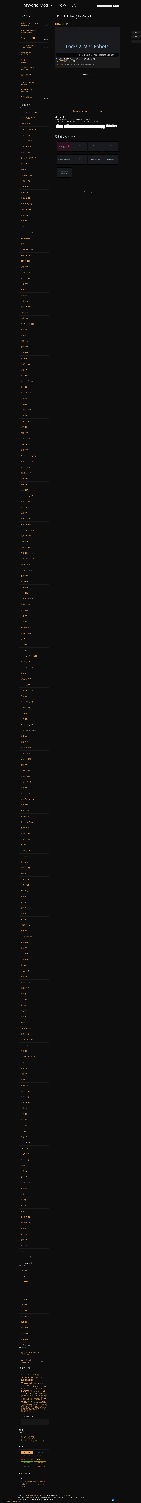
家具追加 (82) (25, 1102)
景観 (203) (24, 587)
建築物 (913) (25, 152)
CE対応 (37, 1375)
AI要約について (28, 1483)
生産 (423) (24, 301)
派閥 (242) (24, 484)
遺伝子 (31, 1409)
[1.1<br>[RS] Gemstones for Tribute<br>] (64, 146)
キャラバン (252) (27, 461)
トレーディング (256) (28, 456)
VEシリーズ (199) (27, 599)
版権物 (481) (25, 272)
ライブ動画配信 (26, 98)
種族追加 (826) (26, 164)
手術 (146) (24, 765)
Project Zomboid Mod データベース (33, 1481)
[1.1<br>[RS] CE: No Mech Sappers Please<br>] (95, 146)
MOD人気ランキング (28, 68)
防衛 (42, 1409)
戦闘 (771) (24, 169)
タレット (28, 1389)
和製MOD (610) (26, 204)
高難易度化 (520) (27, 249)
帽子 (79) (24, 1120)
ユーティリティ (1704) (29, 112)
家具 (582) (24, 221)
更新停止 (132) (26, 816)
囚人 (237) (24, 490)
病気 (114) (24, 902)
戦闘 (27, 1399)
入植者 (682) (25, 181)
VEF (38, 1384)
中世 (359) (24, 352)
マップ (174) (25, 662)
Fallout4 (27, 1463)
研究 (43, 1405)
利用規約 (67, 1495)
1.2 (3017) (24, 1293)
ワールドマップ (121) (28, 856)
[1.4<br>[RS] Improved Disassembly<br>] (64, 159)
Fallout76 (40, 1463)
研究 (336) (24, 375)
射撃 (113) (24, 908)
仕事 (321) (24, 398)
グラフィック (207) (27, 559)
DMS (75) (24, 1148)
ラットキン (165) (27, 690)
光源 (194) (24, 616)
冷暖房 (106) (25, 925)
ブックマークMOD (27, 83)
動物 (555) (24, 244)
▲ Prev (135, 32)
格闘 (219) (24, 541)
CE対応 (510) (25, 261)
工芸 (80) (24, 1108)
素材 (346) (24, 370)
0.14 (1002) (25, 1339)
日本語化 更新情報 (27, 46)
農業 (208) (24, 553)
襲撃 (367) (24, 347)
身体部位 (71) (25, 1217)
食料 (22, 1411)
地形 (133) (24, 805)
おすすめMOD (26, 53)
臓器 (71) (24, 1228)
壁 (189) (24, 639)
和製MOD (31, 1396)
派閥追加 (28, 1405)
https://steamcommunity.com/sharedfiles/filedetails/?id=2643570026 (74, 65)
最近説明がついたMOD (29, 31)
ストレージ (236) (27, 496)
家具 (36, 1396)
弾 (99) (23, 965)
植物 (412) (24, 312)
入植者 (40, 1393)
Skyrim (40, 1452)
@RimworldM (26, 1479)
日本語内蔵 (36, 1399)
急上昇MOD (25, 61)
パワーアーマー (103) (28, 936)
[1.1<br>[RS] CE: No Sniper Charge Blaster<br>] (79, 159)
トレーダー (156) (27, 725)
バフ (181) (24, 650)
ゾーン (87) (25, 1062)
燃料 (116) (24, 891)
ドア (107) (24, 919)
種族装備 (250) (26, 473)
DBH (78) (24, 1125)
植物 (37, 1402)
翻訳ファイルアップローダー (31, 1353)
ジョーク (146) (26, 759)
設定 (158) (24, 719)
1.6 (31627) (25, 1270)
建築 (42, 1396)
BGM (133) (25, 810)
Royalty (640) (25, 186)
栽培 (34, 1402)
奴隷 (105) (24, 931)
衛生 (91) (24, 1011)
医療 (26, 1396)
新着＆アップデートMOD (29, 24)
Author (61, 64)
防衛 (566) (24, 227)
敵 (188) (24, 644)
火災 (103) (24, 942)
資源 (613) (24, 192)
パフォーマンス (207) (28, 570)
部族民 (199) (25, 604)
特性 (36, 1405)
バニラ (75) (25, 1154)
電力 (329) (24, 387)
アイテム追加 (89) (27, 1039)
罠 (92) (23, 1005)
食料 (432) (24, 295)
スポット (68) (25, 1251)
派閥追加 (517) (26, 255)
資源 (24, 1409)
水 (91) (23, 1017)
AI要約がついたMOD (28, 39)
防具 (39, 1409)
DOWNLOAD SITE (65, 24)
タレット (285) (26, 421)
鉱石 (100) (24, 954)
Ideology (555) (26, 238)
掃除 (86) (24, 1074)
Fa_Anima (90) (26, 1028)
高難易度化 (27, 1411)
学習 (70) (24, 1234)
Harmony (25, 1377)
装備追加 (42, 1407)
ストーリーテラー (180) (29, 656)
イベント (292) (26, 410)
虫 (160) (24, 713)
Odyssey (37, 1377)
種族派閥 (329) (26, 393)
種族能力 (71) (25, 1223)
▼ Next (135, 36)
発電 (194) (24, 622)
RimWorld (27, 1452)
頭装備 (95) (25, 988)
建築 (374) (24, 335)
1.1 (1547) (24, 1299)
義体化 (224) (25, 518)
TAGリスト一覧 (26, 1257)
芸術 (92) (24, 999)
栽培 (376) (24, 330)
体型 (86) (24, 1068)
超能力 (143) (25, 776)
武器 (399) (24, 318)
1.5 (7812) (24, 1276)
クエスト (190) (26, 633)
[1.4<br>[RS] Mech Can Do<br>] (110, 159)
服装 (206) (24, 576)
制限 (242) (24, 478)
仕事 (36, 1393)
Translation (28, 1383)
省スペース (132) (27, 822)
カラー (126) (25, 833)
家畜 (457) (24, 290)
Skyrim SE (27, 1456)
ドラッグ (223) (26, 524)
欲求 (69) (24, 1240)
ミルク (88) (25, 1045)
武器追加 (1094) (26, 146)
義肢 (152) (24, 736)
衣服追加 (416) (26, 307)
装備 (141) (24, 788)
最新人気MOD (26, 76)
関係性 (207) (25, 564)
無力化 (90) (25, 1034)
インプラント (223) (27, 530)
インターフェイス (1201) (29, 129)
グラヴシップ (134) (27, 799)
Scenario (27, 1379)
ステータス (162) (27, 702)
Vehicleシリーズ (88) (28, 1057)
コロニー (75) (25, 1142)
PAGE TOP (136, 41)
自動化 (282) (25, 438)
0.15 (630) (24, 1333)
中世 (33, 1393)
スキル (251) (25, 467)
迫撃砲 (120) (25, 868)
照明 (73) (24, 1177)
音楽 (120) (24, 862)
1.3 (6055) (24, 1288)
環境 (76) (24, 1137)
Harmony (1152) (26, 141)
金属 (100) (24, 959)
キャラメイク (39, 1386)
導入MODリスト (26, 90)
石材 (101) (24, 948)
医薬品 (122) (25, 851)
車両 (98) (24, 976)
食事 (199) (24, 610)
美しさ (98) (25, 971)
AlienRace (24, 1375)
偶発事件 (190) (26, 627)
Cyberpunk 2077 (40, 1459)
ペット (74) (25, 1160)
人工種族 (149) (26, 747)
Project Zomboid (27, 1459)
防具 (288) (24, 415)
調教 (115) (24, 896)
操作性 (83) (25, 1097)
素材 (32, 1407)
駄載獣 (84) (25, 1085)
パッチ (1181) (25, 135)
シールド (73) (25, 1183)
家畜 (39, 1396)
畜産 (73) (24, 1188)
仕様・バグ (23, 1486)
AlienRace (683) (26, 175)
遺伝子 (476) (25, 278)
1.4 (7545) (24, 1282)
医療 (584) (24, 215)
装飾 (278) (24, 450)
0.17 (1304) (25, 1322)
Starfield (27, 1466)
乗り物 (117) (25, 885)
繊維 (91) (24, 1022)
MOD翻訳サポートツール (29, 1361)
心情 (24, 1399)
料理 (31, 1399)
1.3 (54, 18)
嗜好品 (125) (25, 839)
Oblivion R (40, 1456)
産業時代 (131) (26, 828)
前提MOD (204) (26, 581)
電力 (45, 1409)
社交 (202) (24, 593)
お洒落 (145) (25, 770)
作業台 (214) (25, 547)
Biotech (31, 1375)
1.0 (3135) (24, 1305)
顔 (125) (24, 845)
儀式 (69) (24, 1246)
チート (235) (25, 501)
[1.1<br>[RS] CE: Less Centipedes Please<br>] (110, 146)
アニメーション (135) (28, 793)
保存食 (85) (25, 1079)
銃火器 (35, 1409)
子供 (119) (24, 873)
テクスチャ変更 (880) (28, 158)
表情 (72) (24, 1194)
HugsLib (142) (26, 782)
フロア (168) (25, 685)
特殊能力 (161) (26, 707)
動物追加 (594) (26, 209)
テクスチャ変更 (36, 1389)
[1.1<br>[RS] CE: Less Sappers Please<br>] (79, 146)
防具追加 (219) (26, 536)
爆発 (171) (24, 673)
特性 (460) (24, 284)
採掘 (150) (24, 742)
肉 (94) (23, 994)
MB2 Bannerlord (40, 1466)
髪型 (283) (24, 433)
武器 (40, 1402)
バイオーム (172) (27, 667)
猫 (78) (23, 1131)
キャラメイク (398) (27, 324)
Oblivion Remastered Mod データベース (34, 1484)
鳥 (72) (23, 1200)
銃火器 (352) (25, 364)
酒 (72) (23, 1205)
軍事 (27, 1409)
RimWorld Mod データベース (47, 5)
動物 (43, 1393)
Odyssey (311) (26, 404)
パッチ (33, 1391)
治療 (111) (24, 913)
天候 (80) (24, 1114)
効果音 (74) (25, 1165)
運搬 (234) (24, 507)
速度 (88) (24, 1051)
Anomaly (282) (26, 444)
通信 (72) (24, 1211)
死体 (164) (24, 696)
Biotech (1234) (26, 124)
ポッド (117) (25, 879)
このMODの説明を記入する (65, 61)
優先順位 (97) (25, 982)
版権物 (33, 1405)
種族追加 (27, 1407)
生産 (40, 1405)
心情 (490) (24, 267)
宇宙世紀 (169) (26, 679)
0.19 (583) (24, 1310)
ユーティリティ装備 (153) (30, 730)
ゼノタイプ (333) (27, 381)
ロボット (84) (25, 1091)
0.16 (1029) (25, 1328)
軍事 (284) (24, 427)
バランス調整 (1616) (28, 118)
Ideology (32, 1377)
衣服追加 (36, 1407)
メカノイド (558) (27, 232)
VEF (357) (24, 358)
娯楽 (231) (24, 513)
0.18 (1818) (25, 1316)
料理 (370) (24, 341)
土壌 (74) (24, 1171)
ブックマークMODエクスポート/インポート (34, 1441)
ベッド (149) (25, 753)
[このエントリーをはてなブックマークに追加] (113, 1500)
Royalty (43, 1377)
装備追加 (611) (26, 198)
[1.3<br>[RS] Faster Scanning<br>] (95, 159)
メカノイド (39, 1391)
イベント (42, 1384)
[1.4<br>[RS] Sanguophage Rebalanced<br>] (64, 172)
